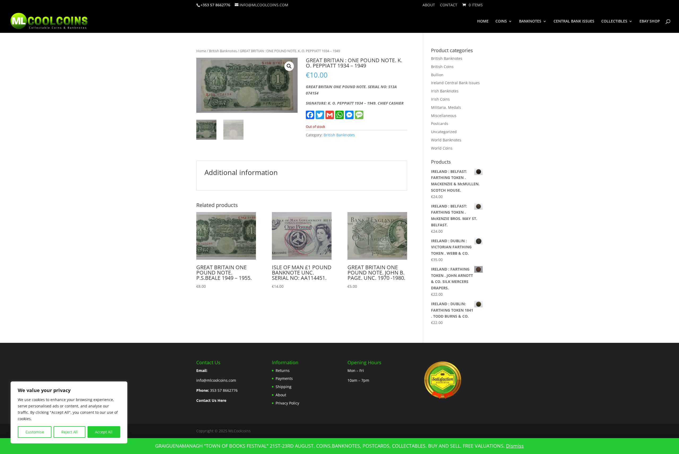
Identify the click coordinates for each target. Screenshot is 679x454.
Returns (283, 370)
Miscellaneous (443, 115)
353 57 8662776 (224, 390)
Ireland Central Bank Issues (455, 82)
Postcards (439, 123)
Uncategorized (444, 131)
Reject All (69, 431)
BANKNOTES (530, 21)
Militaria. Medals (446, 107)
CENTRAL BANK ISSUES (574, 21)
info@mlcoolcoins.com (216, 380)
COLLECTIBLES (614, 21)
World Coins (441, 148)
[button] (289, 66)
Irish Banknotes (445, 90)
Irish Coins (440, 99)
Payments (284, 378)
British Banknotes (223, 50)
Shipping (283, 386)
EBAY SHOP (649, 21)
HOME (483, 21)
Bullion (437, 74)
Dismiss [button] (515, 446)
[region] (69, 412)
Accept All (103, 431)
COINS (501, 21)
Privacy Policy (287, 403)
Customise (34, 431)
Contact (448, 5)
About (429, 5)
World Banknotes (446, 139)
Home (201, 50)
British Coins (442, 66)
